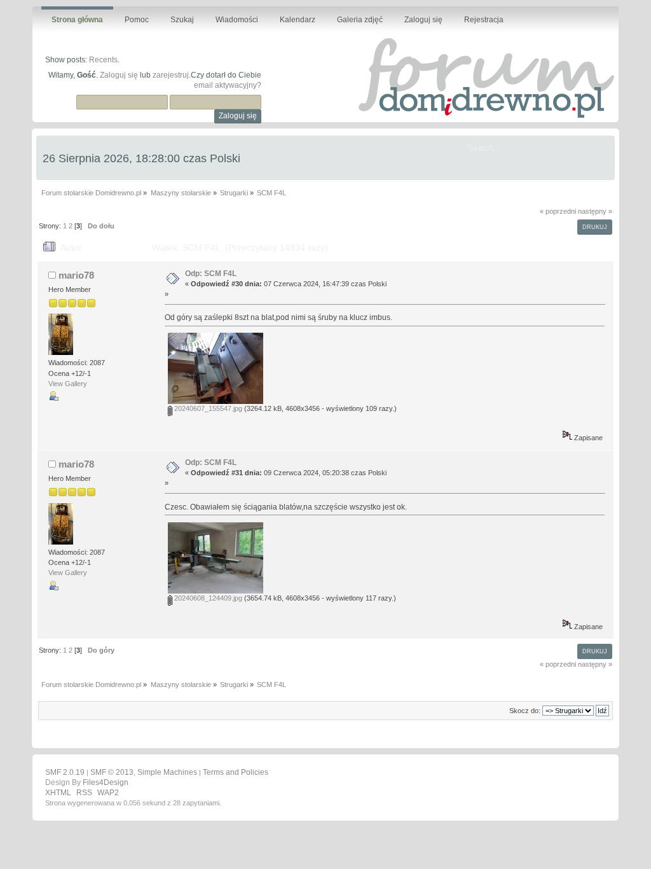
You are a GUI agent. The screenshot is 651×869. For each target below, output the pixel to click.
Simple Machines (167, 772)
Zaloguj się (119, 75)
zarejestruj (171, 75)
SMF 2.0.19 (65, 772)
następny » (595, 211)
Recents (103, 59)
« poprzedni (558, 211)
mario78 (76, 275)
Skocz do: (524, 710)
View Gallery (67, 383)
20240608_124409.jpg (207, 598)
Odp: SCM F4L (210, 273)
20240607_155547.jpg (207, 408)
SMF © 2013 (112, 772)
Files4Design (105, 782)
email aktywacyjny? (227, 85)
